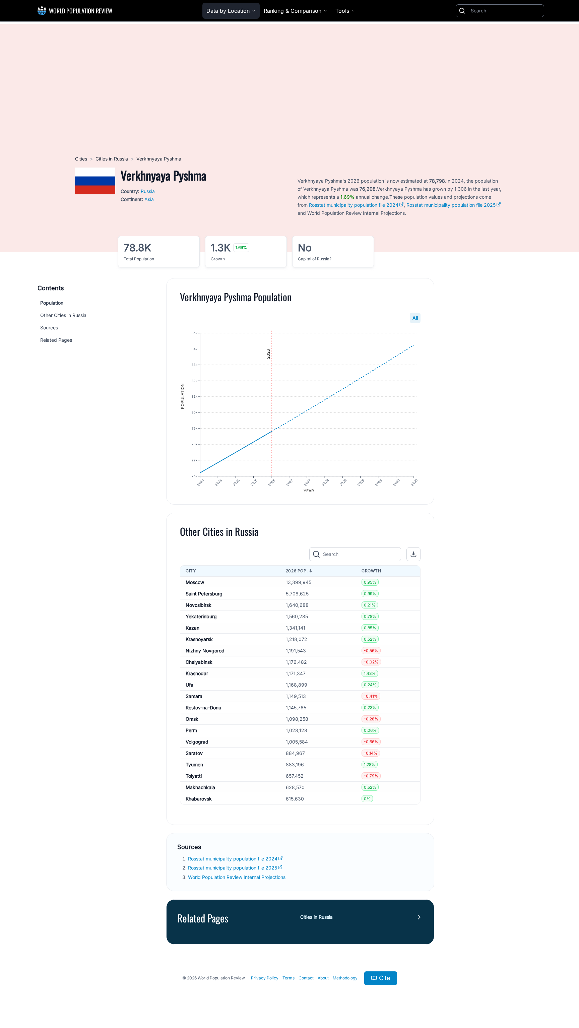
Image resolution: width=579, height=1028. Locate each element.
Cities (81, 159)
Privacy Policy (264, 977)
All (415, 318)
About (323, 977)
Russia (148, 191)
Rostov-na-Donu (203, 707)
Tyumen (194, 764)
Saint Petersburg (204, 593)
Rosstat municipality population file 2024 (353, 205)
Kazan (192, 628)
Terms (288, 977)
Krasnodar (197, 673)
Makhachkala (200, 787)
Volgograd (197, 742)
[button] (413, 554)
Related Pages (56, 340)
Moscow (195, 582)
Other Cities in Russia (63, 315)
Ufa (189, 685)
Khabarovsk (199, 798)
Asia (149, 199)
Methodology (345, 977)
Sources (49, 327)
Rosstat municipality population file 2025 (451, 205)
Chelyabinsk (199, 662)
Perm (191, 730)
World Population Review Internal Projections (236, 877)
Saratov (194, 753)
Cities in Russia (111, 159)
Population (51, 303)
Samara (194, 696)
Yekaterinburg (201, 616)
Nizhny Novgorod (205, 650)
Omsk (192, 719)
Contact (306, 977)
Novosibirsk (198, 605)
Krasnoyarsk (199, 639)
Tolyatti (194, 776)
